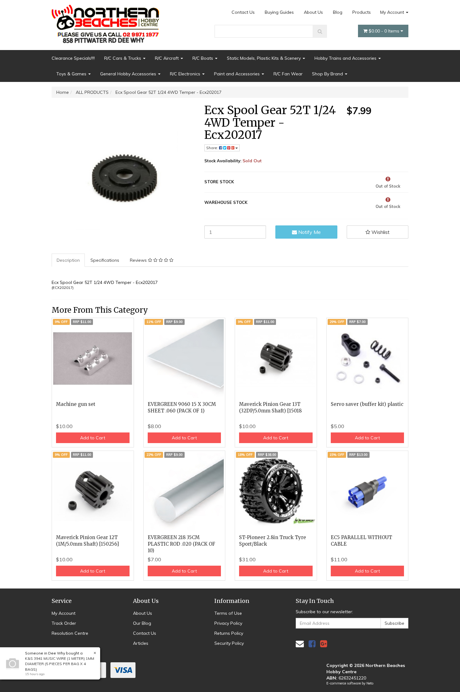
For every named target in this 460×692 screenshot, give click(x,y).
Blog (337, 12)
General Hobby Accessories (128, 74)
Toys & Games (72, 74)
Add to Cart (92, 438)
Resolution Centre (70, 633)
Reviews (139, 260)
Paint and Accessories (237, 74)
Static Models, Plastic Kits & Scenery (264, 58)
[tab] (68, 260)
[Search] (320, 31)
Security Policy (229, 643)
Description (68, 260)
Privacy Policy (228, 623)
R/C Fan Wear (288, 74)
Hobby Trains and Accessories (346, 58)
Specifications (104, 260)
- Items (385, 31)
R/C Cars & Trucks (123, 58)
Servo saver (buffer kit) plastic (367, 404)
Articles (140, 643)
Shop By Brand (328, 74)
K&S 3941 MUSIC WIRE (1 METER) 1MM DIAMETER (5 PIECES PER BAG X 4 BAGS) (59, 663)
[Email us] (300, 644)
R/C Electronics (186, 74)
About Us (313, 12)
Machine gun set (75, 404)
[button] (378, 232)
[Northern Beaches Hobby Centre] (107, 21)
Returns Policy (228, 633)
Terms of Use (228, 613)
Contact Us (243, 12)
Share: (212, 147)
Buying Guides (279, 12)
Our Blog (142, 623)
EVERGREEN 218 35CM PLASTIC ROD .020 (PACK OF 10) (181, 543)
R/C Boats (203, 58)
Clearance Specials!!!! (73, 58)
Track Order (64, 623)
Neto (369, 683)
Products (361, 12)
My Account (392, 12)
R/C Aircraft (167, 58)
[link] (312, 644)
